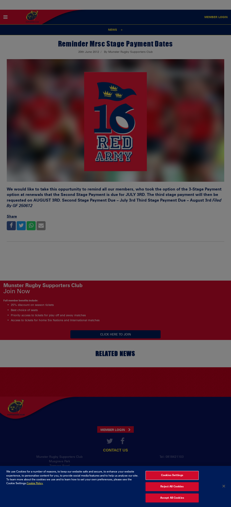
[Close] (224, 486)
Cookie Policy (35, 483)
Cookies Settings (172, 475)
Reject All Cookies (172, 486)
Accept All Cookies (172, 497)
